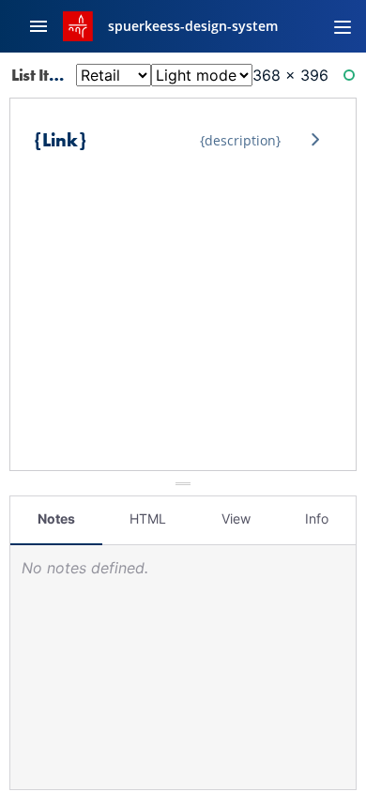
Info (316, 518)
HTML (148, 518)
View (236, 518)
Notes (56, 518)
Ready (352, 79)
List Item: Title (62, 74)
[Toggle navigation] (342, 26)
